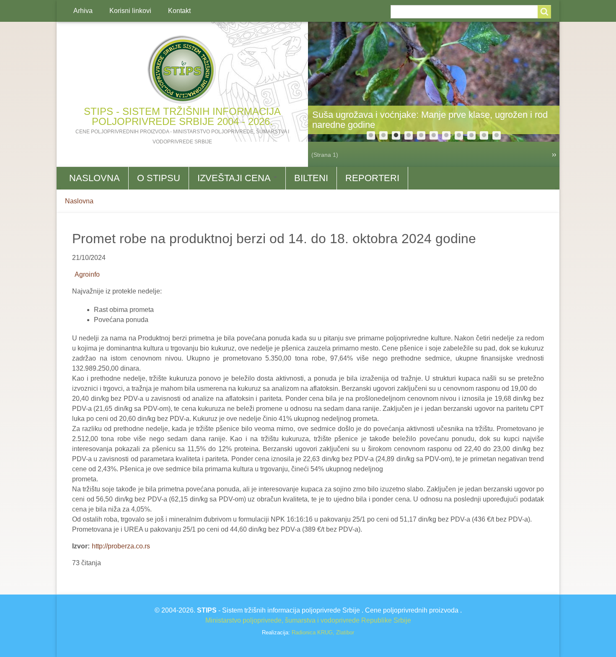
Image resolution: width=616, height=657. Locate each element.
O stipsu (158, 178)
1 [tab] (371, 135)
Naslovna (94, 178)
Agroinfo (87, 274)
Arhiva (83, 10)
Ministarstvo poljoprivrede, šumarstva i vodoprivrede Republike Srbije (308, 620)
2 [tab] (383, 135)
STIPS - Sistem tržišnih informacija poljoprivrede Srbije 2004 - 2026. (182, 116)
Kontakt (179, 10)
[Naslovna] (182, 69)
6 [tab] (434, 135)
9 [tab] (471, 135)
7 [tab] (446, 135)
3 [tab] (396, 135)
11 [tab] (496, 135)
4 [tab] (408, 135)
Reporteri (372, 178)
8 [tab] (459, 135)
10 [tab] (484, 135)
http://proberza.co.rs (121, 546)
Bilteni (311, 178)
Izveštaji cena (235, 178)
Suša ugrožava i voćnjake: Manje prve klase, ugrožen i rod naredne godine (430, 119)
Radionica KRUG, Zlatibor (323, 632)
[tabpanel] (433, 82)
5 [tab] (421, 135)
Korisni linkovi (130, 10)
